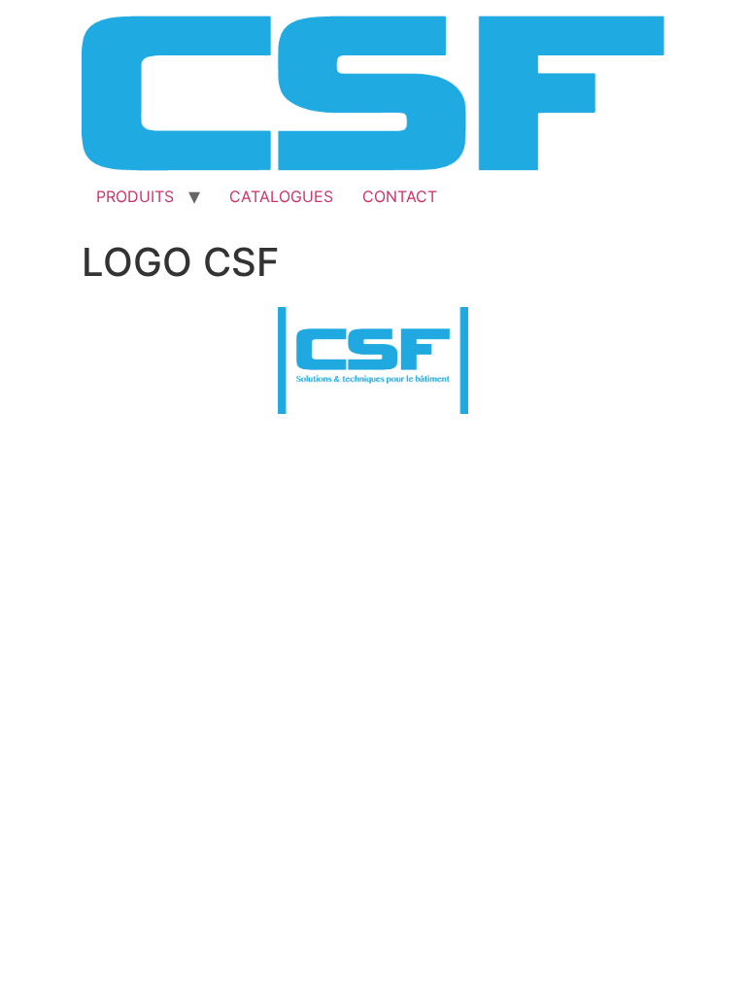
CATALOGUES (281, 196)
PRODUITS (135, 196)
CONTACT (399, 196)
